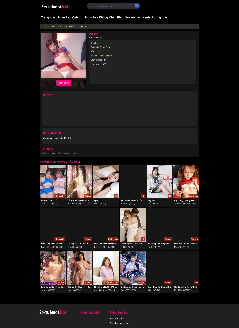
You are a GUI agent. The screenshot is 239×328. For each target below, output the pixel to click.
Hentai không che (154, 17)
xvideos (69, 153)
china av (52, 153)
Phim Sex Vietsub (70, 17)
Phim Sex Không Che (99, 17)
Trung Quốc (105, 47)
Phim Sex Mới (105, 56)
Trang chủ (48, 17)
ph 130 (44, 153)
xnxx (76, 153)
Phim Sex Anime (128, 17)
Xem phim (64, 82)
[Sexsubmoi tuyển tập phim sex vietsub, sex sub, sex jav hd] (61, 6)
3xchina (61, 153)
